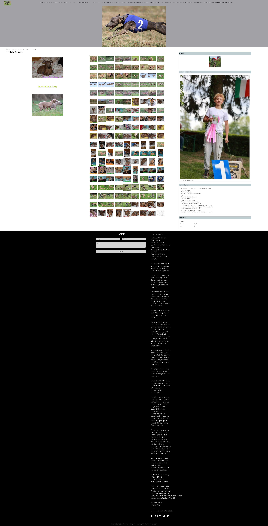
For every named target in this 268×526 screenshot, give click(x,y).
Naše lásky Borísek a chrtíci (187, 180)
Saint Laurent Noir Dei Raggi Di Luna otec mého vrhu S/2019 (196, 205)
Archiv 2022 (88, 2)
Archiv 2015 (145, 2)
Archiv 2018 (121, 2)
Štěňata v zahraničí (188, 2)
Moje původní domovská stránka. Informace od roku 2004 (196, 188)
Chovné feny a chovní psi (202, 2)
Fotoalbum (47, 2)
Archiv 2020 (105, 2)
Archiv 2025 (63, 2)
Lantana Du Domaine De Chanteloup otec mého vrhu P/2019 (196, 207)
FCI (182, 195)
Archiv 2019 (113, 2)
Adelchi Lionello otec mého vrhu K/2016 (191, 210)
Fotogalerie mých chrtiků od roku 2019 (191, 203)
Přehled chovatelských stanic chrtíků (190, 202)
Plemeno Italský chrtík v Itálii (188, 197)
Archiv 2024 (71, 2)
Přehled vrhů (229, 2)
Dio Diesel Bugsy (185, 190)
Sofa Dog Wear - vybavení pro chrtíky (191, 193)
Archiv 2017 (129, 2)
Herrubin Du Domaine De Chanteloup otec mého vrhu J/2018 (196, 212)
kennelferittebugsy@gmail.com (162, 511)
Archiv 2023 (80, 2)
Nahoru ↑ (154, 524)
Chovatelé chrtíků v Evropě (188, 200)
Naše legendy (20, 49)
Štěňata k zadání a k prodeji (172, 2)
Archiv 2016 (137, 2)
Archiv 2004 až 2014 (156, 2)
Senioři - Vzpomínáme (217, 2)
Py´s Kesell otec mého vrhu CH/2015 (190, 208)
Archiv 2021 (96, 2)
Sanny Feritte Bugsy (186, 192)
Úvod (41, 2)
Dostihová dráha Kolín (186, 198)
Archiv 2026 (54, 2)
